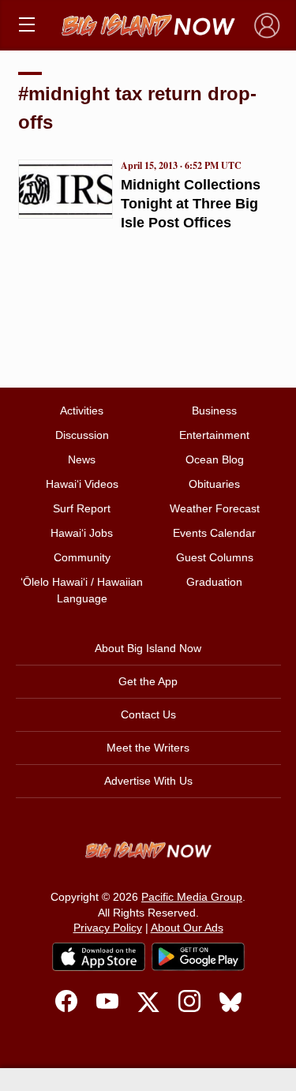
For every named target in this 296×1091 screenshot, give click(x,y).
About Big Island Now (148, 648)
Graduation (214, 581)
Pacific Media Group (191, 896)
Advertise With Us (148, 780)
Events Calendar (214, 533)
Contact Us (148, 714)
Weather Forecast (215, 508)
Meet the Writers (148, 747)
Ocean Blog (214, 459)
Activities (81, 410)
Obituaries (214, 484)
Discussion (82, 435)
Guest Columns (214, 557)
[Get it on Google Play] (198, 957)
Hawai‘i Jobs (82, 533)
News (82, 459)
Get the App (148, 681)
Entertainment (214, 435)
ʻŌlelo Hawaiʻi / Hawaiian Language (82, 590)
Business (214, 410)
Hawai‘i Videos (82, 484)
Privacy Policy (107, 927)
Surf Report (82, 508)
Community (82, 557)
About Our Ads (187, 927)
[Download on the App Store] (98, 956)
